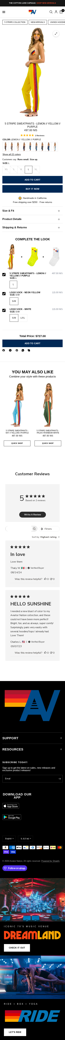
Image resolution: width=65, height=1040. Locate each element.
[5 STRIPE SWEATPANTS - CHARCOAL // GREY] (42, 146)
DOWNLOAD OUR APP (17, 796)
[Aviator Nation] (32, 917)
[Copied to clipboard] (29, 350)
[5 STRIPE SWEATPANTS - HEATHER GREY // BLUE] (36, 146)
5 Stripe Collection (14, 22)
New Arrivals (38, 22)
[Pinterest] (17, 350)
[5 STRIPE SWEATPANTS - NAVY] (24, 146)
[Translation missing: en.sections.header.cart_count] (61, 12)
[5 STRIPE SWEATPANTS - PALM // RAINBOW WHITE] (48, 405)
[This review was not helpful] (51, 579)
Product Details (12, 219)
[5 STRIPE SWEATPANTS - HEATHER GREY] (12, 146)
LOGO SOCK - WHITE (36, 309)
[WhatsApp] (23, 350)
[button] (17, 948)
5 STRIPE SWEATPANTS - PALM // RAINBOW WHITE (48, 432)
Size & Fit (8, 210)
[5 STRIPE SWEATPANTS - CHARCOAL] (5, 146)
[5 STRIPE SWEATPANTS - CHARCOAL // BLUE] (30, 146)
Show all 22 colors (12, 154)
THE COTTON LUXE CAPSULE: (32, 3)
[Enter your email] (59, 778)
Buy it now (32, 189)
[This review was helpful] (45, 579)
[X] (11, 350)
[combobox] (46, 537)
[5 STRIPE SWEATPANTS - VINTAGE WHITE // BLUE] (55, 146)
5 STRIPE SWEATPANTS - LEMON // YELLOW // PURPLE (36, 274)
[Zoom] (56, 34)
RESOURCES (12, 749)
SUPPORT (10, 738)
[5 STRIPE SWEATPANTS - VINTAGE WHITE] (18, 146)
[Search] (51, 12)
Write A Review (32, 514)
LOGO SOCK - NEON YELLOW (36, 292)
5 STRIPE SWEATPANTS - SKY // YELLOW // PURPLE (17, 432)
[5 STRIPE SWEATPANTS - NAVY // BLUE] (48, 146)
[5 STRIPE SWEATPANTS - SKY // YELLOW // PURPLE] (17, 405)
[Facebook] (4, 350)
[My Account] (56, 12)
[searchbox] (18, 528)
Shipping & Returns (14, 227)
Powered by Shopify (50, 861)
